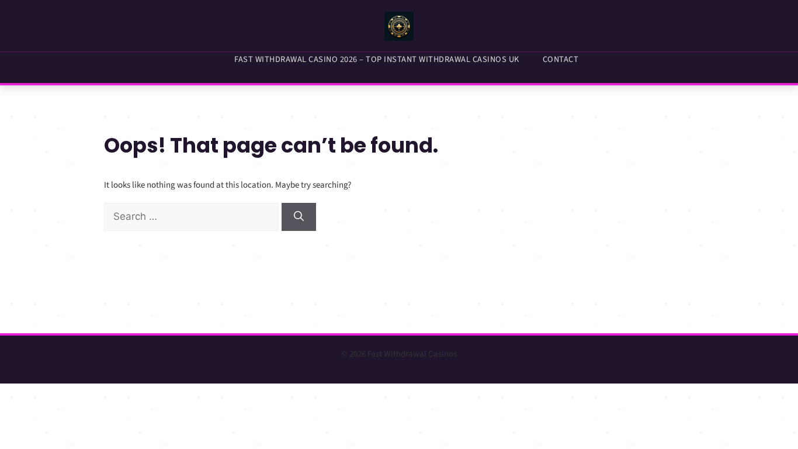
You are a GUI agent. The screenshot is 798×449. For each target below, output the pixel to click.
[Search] (299, 217)
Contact (561, 59)
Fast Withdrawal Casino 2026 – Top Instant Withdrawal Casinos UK (376, 59)
